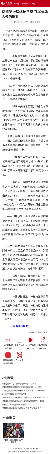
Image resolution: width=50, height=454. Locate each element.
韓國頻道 (25, 4)
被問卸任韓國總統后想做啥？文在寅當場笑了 (21, 408)
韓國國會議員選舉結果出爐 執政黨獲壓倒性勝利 (23, 401)
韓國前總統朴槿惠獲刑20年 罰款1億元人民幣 (21, 387)
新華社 (37, 22)
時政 (33, 4)
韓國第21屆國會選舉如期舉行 (15, 405)
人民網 (16, 4)
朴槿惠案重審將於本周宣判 (14, 394)
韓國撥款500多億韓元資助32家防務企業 (19, 384)
